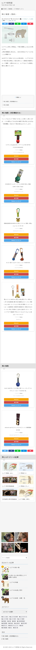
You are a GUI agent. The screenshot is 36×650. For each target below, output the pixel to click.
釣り (11, 627)
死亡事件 (25, 623)
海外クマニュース (14, 625)
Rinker (21, 149)
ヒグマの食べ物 (14, 567)
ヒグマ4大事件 (14, 616)
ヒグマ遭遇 (21, 619)
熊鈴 (10, 20)
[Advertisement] (18, 81)
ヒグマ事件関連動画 (8, 486)
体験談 (4, 621)
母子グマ (5, 625)
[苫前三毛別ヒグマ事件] (7, 537)
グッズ (7, 20)
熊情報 (10, 9)
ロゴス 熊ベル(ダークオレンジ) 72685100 (18, 262)
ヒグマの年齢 (14, 582)
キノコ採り (5, 616)
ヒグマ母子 (13, 619)
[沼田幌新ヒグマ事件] (21, 547)
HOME (5, 9)
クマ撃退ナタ (23, 473)
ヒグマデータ (24, 616)
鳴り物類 (6, 105)
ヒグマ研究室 (7, 3)
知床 (22, 625)
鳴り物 (14, 20)
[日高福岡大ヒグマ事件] (7, 547)
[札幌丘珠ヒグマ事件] (21, 537)
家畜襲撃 (5, 623)
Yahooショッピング (16, 162)
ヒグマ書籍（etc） (8, 473)
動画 (15, 621)
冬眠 (10, 621)
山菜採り (18, 623)
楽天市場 (16, 159)
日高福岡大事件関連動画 (9, 499)
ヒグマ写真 (5, 619)
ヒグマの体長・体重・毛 (17, 598)
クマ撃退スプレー (24, 486)
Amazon (16, 156)
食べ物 (16, 627)
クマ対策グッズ (18, 9)
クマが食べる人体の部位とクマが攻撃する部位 (17, 576)
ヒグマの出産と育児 (16, 590)
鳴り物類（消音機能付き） (11, 101)
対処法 (11, 623)
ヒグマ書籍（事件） (24, 499)
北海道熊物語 (22, 621)
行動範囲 (5, 627)
